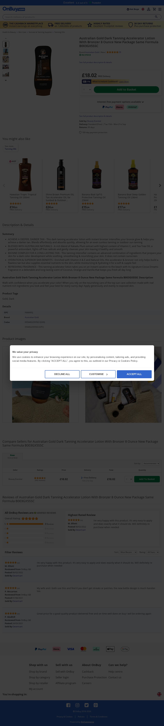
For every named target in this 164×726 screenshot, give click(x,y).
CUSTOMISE (96, 374)
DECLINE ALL (62, 374)
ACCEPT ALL (134, 374)
